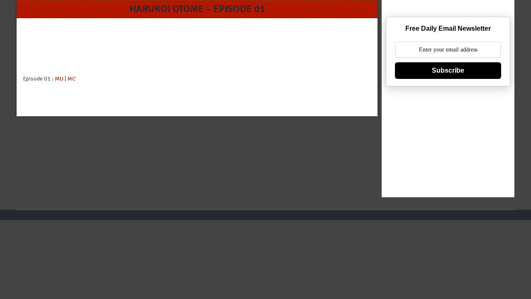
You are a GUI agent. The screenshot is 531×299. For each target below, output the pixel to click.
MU (59, 78)
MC (71, 78)
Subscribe (448, 70)
